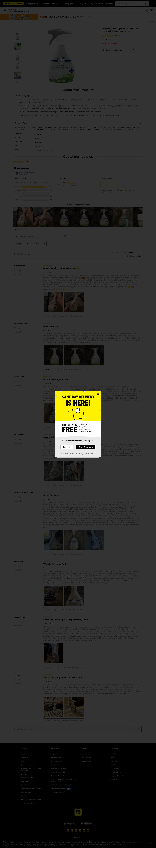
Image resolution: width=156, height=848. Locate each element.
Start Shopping (86, 447)
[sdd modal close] (98, 393)
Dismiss (66, 447)
